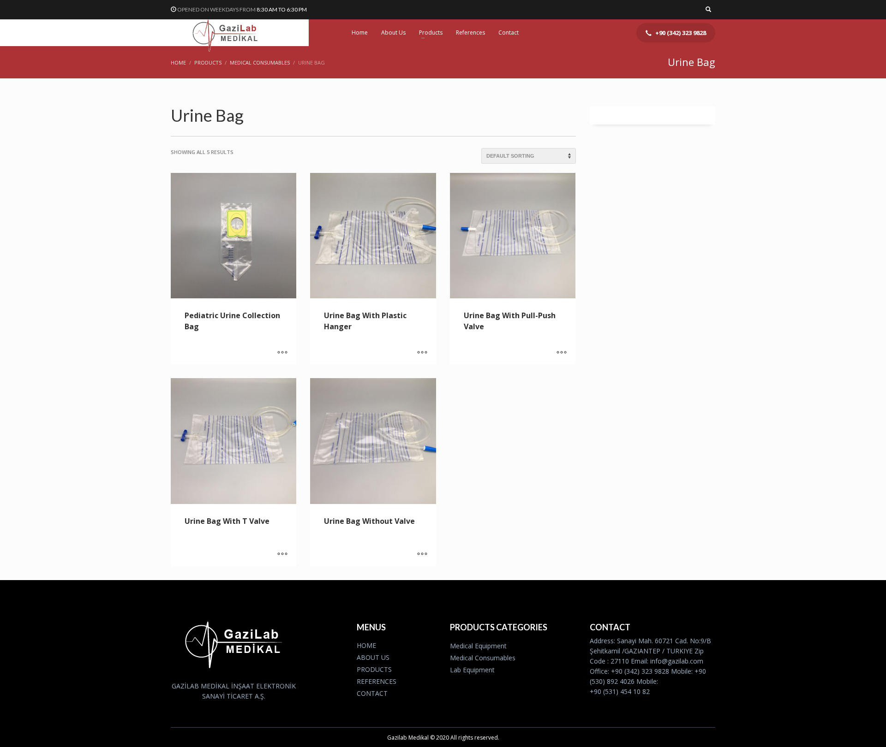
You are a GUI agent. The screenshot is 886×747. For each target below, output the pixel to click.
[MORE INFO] (282, 352)
